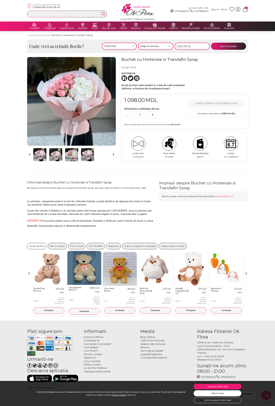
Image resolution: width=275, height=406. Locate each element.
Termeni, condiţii (93, 354)
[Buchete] (83, 25)
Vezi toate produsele (151, 350)
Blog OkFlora (147, 337)
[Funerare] (229, 25)
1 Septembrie (66, 28)
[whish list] (233, 10)
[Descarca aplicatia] (39, 378)
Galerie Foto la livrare (152, 340)
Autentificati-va (224, 196)
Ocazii (94, 28)
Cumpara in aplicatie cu (216, 113)
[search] (103, 14)
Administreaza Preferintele (217, 400)
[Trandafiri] (34, 25)
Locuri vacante (92, 361)
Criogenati (50, 28)
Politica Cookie (118, 395)
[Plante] (123, 25)
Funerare (229, 28)
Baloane (135, 28)
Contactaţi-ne (92, 340)
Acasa (30, 35)
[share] (124, 78)
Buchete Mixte (43, 35)
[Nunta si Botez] (212, 25)
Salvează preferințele (217, 386)
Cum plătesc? (91, 347)
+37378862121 (181, 11)
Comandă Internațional (153, 357)
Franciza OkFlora (93, 337)
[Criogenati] (50, 25)
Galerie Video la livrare (153, 344)
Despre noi (90, 357)
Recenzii (145, 347)
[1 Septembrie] (67, 25)
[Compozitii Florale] (155, 25)
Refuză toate (217, 393)
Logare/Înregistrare (151, 354)
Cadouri (173, 28)
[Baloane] (136, 25)
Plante (123, 28)
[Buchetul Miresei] (191, 25)
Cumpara (48, 310)
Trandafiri (34, 28)
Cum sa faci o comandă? (97, 344)
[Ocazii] (95, 25)
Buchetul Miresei (191, 28)
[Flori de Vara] (109, 25)
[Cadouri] (173, 25)
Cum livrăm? (91, 350)
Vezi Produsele (228, 46)
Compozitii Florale (154, 28)
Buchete (82, 28)
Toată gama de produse (97, 371)
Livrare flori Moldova (95, 368)
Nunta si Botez (212, 28)
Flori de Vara (109, 28)
